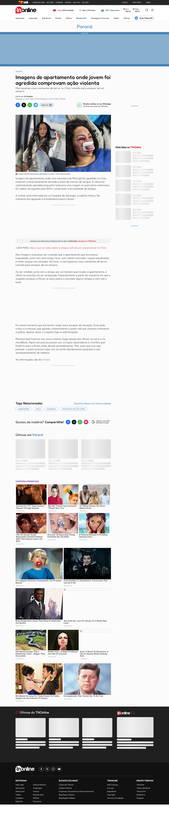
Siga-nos (45, 105)
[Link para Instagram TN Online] (53, 769)
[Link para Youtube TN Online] (59, 769)
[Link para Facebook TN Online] (41, 769)
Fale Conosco (112, 785)
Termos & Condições (115, 798)
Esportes (19, 801)
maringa (51, 409)
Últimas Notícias (39, 785)
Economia (37, 801)
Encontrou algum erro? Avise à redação (92, 403)
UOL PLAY (76, 2)
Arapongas (33, 18)
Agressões (23, 409)
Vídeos (116, 18)
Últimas (127, 18)
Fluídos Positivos (65, 788)
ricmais (46, 359)
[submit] (146, 10)
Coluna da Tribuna (66, 785)
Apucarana (20, 18)
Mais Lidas (20, 785)
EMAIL (148, 2)
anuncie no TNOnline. (87, 241)
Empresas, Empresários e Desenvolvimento (76, 791)
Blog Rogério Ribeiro (67, 798)
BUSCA (125, 2)
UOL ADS (85, 2)
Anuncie (110, 788)
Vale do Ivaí (46, 18)
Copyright (111, 795)
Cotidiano (19, 798)
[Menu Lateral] (152, 10)
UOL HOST (50, 2)
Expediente (111, 791)
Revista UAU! (81, 18)
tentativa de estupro (73, 409)
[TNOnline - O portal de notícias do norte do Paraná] (26, 10)
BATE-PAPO (137, 2)
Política (69, 18)
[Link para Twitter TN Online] (47, 769)
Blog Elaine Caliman (67, 795)
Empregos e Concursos (100, 18)
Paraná (58, 18)
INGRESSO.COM (38, 2)
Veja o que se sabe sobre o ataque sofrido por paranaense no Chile (67, 247)
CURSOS (68, 2)
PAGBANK (59, 2)
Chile (38, 409)
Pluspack (140, 798)
